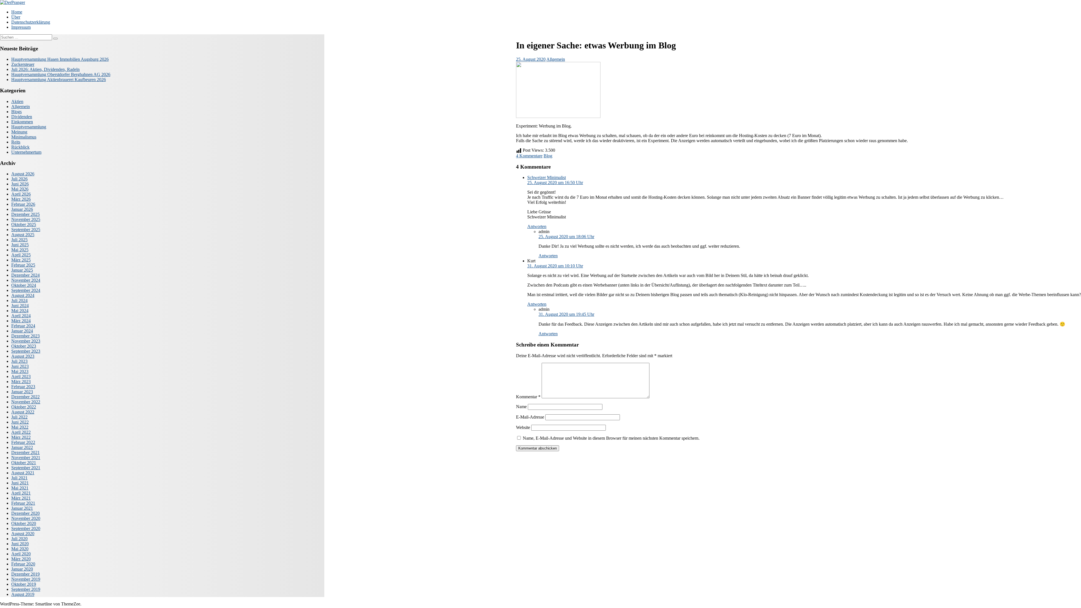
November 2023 (25, 341)
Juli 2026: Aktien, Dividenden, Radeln (45, 69)
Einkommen (22, 121)
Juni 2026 (20, 184)
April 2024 (21, 315)
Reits (15, 142)
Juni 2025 (20, 244)
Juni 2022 (20, 422)
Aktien (17, 101)
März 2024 (21, 320)
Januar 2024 (22, 330)
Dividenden (21, 116)
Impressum (21, 27)
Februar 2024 (23, 325)
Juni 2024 (20, 305)
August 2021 (22, 472)
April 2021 (21, 493)
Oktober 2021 (23, 462)
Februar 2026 (23, 204)
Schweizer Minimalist (546, 177)
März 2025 (21, 260)
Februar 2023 (23, 386)
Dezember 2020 (25, 513)
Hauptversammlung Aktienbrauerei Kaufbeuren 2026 (58, 79)
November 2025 (25, 219)
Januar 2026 (22, 209)
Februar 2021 (23, 503)
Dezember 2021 (25, 452)
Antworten (536, 226)
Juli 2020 (19, 538)
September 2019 (25, 589)
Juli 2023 (19, 361)
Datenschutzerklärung (30, 22)
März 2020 (21, 558)
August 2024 (22, 295)
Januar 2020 (22, 569)
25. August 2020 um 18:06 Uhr (566, 236)
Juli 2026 (19, 178)
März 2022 (21, 437)
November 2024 (25, 280)
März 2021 (21, 498)
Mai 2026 (19, 189)
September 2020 (25, 528)
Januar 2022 (22, 447)
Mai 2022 (19, 427)
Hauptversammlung (28, 126)
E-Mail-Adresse (530, 417)
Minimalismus (23, 137)
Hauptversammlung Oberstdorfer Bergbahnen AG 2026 (60, 74)
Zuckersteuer (22, 64)
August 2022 (22, 412)
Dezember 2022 (25, 396)
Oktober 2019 (23, 584)
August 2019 (22, 594)
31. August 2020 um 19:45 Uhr (566, 314)
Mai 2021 (19, 488)
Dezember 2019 (25, 574)
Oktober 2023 (23, 346)
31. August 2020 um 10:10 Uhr (555, 265)
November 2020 (25, 518)
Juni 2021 (20, 482)
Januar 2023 (22, 391)
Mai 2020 (19, 548)
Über (15, 17)
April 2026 (21, 194)
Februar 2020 (23, 564)
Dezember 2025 (25, 214)
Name (521, 406)
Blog (548, 155)
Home (16, 12)
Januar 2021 (22, 508)
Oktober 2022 (23, 406)
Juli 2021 (19, 477)
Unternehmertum (26, 152)
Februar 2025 (23, 265)
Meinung (19, 131)
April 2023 (21, 376)
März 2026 (21, 199)
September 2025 (25, 229)
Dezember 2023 (25, 336)
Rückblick (20, 147)
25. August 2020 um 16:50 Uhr (555, 182)
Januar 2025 (22, 270)
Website (523, 427)
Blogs (16, 111)
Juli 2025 (19, 239)
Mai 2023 (19, 371)
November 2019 (25, 579)
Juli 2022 (19, 417)
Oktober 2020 (23, 523)
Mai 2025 (19, 249)
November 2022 (25, 401)
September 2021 (25, 467)
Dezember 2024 (25, 275)
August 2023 (22, 356)
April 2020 (21, 553)
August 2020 (22, 533)
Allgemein (555, 59)
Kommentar (528, 396)
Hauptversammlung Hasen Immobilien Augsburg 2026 (60, 59)
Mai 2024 (19, 310)
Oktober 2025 (23, 224)
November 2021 (25, 457)
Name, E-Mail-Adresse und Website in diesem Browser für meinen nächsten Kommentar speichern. (611, 438)
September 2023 (25, 351)
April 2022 (21, 432)
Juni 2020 (20, 543)
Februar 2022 (23, 442)
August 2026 (22, 173)
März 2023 (21, 381)
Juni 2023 (20, 366)
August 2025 (22, 234)
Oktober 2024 (23, 285)
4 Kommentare (529, 155)
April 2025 (21, 254)
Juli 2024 (19, 300)
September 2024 (25, 290)
